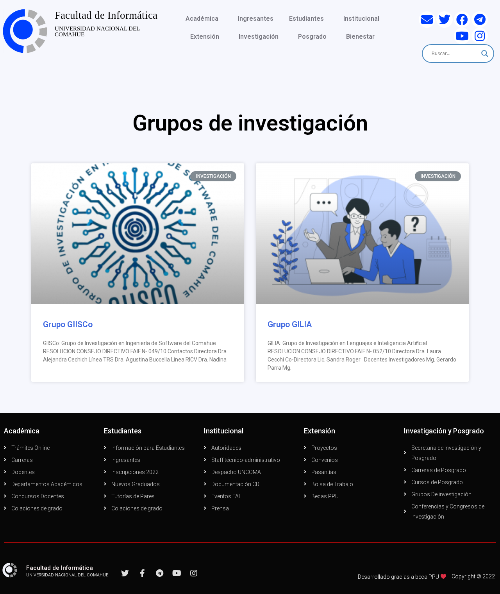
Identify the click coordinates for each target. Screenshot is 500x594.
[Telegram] (479, 19)
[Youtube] (462, 36)
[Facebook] (462, 19)
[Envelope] (427, 19)
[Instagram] (479, 36)
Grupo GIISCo (68, 324)
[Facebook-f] (142, 573)
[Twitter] (444, 19)
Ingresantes (255, 18)
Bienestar (360, 36)
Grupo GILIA (290, 324)
